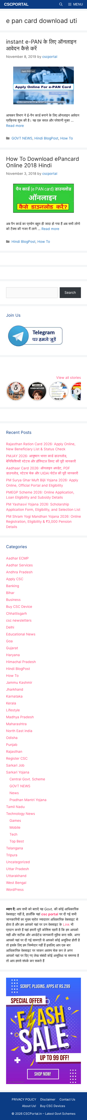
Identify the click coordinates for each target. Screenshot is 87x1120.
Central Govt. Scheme (27, 779)
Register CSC (17, 758)
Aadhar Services (19, 565)
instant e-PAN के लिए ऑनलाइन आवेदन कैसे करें (41, 45)
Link (66, 924)
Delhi (10, 627)
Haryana (13, 655)
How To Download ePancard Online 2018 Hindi (42, 162)
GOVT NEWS (22, 138)
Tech (13, 834)
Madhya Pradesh (20, 717)
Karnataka (14, 696)
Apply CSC (14, 579)
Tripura (11, 855)
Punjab (11, 745)
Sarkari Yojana (17, 772)
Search (70, 293)
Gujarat (12, 648)
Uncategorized (18, 862)
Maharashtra (16, 724)
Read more (15, 126)
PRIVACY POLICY (24, 1099)
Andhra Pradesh (19, 572)
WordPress (15, 890)
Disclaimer (47, 1099)
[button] (60, 4)
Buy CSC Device (19, 607)
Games (15, 821)
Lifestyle (13, 710)
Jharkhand (14, 689)
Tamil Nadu (15, 807)
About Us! (29, 1106)
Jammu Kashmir (19, 682)
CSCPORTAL (16, 4)
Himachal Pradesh (21, 662)
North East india (19, 731)
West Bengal (16, 883)
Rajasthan (14, 752)
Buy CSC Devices (52, 1106)
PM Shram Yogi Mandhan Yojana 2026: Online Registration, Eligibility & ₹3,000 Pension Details (43, 521)
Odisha (12, 738)
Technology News (20, 814)
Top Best (17, 841)
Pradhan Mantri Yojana (28, 800)
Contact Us (67, 1099)
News (14, 793)
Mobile (15, 827)
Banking (12, 586)
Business (13, 600)
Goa (9, 641)
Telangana (14, 848)
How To (66, 138)
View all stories (68, 378)
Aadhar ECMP (17, 558)
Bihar (10, 593)
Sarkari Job (15, 765)
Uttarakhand (16, 876)
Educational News (20, 634)
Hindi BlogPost (46, 138)
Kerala (11, 703)
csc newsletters (19, 620)
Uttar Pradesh (17, 869)
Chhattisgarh (16, 613)
